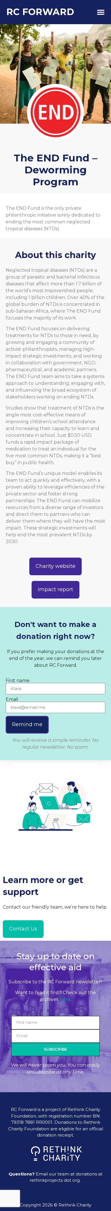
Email (12, 699)
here (64, 999)
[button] (101, 12)
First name (18, 680)
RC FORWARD (40, 11)
